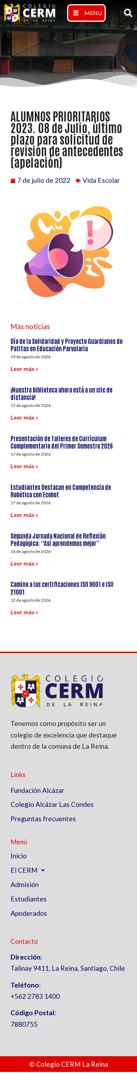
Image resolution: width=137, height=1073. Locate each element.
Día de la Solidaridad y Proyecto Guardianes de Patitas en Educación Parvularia (67, 345)
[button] (86, 13)
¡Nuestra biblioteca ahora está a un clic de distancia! (61, 393)
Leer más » (24, 368)
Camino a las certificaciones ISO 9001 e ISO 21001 (62, 588)
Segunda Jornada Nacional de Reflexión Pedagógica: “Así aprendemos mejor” (58, 539)
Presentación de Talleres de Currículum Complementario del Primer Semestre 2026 (62, 442)
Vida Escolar (101, 180)
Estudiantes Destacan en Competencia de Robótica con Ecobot (61, 491)
